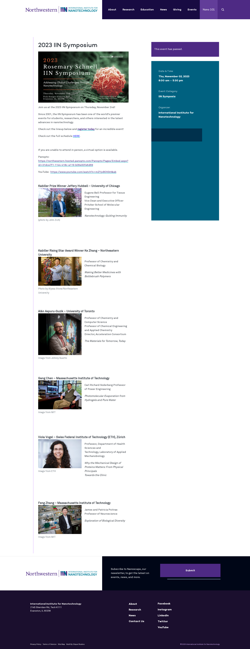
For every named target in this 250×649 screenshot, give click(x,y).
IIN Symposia (167, 96)
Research (128, 9)
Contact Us (136, 621)
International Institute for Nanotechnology (61, 10)
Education (147, 9)
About (112, 9)
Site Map (61, 644)
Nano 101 (209, 9)
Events (192, 9)
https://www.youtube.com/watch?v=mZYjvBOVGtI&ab (83, 172)
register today (86, 129)
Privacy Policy (35, 644)
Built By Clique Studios (75, 644)
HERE (76, 136)
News (163, 9)
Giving (177, 9)
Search (223, 9)
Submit (190, 570)
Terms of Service (49, 644)
